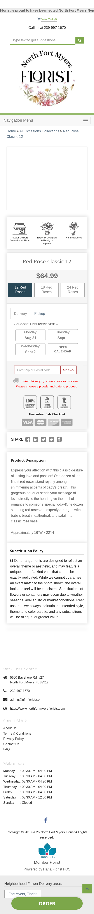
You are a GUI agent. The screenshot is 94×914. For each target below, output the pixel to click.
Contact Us (11, 744)
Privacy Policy (13, 739)
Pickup (39, 313)
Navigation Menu (18, 120)
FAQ (6, 749)
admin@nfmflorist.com (26, 699)
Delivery (20, 313)
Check (68, 369)
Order (47, 903)
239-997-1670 (20, 691)
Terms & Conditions (17, 733)
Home (11, 131)
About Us (10, 728)
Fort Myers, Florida (23, 894)
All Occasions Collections (39, 131)
